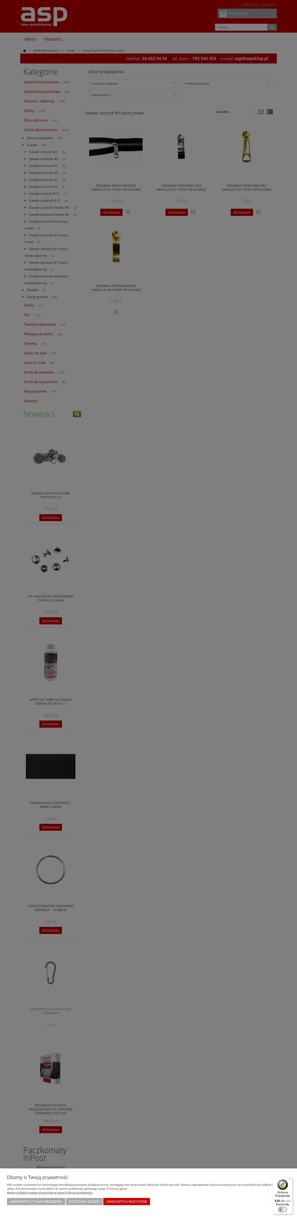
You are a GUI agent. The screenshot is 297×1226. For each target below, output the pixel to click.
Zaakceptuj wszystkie (126, 1201)
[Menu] (290, 1179)
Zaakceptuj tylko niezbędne (36, 1201)
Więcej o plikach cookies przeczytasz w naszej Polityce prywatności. (50, 1192)
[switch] (282, 1209)
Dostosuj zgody (84, 1201)
